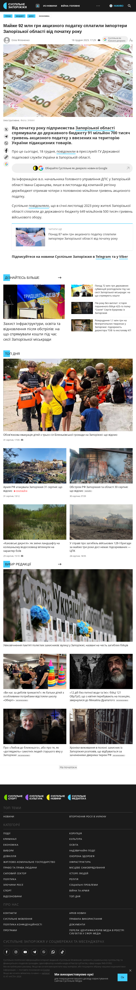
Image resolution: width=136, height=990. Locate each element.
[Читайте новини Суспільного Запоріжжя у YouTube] (25, 952)
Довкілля (9, 856)
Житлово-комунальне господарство (29, 862)
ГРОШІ (8, 16)
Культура (75, 839)
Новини (8, 816)
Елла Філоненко (21, 40)
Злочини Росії (13, 884)
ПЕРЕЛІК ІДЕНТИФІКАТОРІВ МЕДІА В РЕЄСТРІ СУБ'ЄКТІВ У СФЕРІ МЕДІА (96, 932)
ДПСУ (31, 16)
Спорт (7, 890)
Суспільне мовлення (17, 918)
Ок (122, 977)
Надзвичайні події (82, 850)
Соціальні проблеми (83, 884)
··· (98, 5)
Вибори (8, 850)
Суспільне (48, 969)
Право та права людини (20, 867)
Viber (123, 256)
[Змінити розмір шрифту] (131, 40)
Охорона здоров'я (82, 856)
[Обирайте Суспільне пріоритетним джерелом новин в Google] (6, 164)
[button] (6, 129)
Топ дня (74, 896)
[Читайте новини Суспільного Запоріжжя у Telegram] (34, 952)
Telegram (103, 256)
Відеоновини (12, 896)
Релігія (73, 879)
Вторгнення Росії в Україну (87, 816)
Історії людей (78, 873)
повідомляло (39, 205)
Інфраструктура (80, 862)
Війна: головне (70, 5)
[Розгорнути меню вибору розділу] (38, 6)
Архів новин (77, 913)
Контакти (10, 913)
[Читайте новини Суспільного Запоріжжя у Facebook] (6, 952)
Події (6, 833)
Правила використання (85, 918)
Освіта (73, 844)
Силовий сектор (14, 873)
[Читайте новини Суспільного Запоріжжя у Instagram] (16, 952)
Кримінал (10, 839)
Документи (77, 924)
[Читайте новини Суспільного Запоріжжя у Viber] (43, 952)
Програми (10, 930)
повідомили (66, 151)
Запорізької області (95, 127)
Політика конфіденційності (22, 924)
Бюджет (20, 16)
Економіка (44, 16)
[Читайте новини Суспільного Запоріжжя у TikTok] (62, 952)
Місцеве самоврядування (87, 867)
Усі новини (50, 5)
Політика (9, 879)
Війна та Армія (79, 890)
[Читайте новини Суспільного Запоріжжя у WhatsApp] (53, 952)
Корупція (75, 833)
